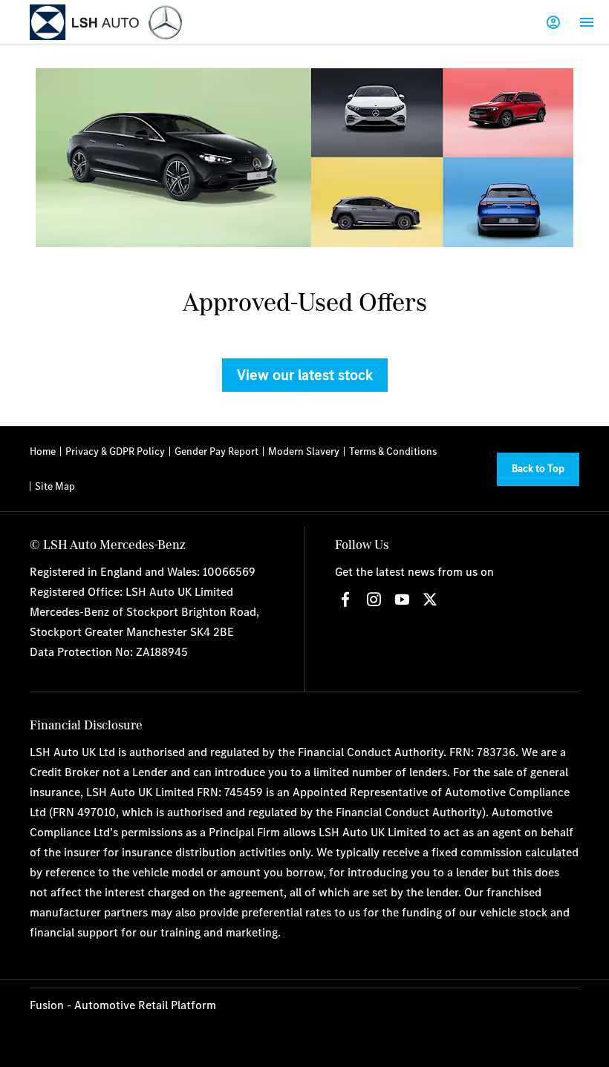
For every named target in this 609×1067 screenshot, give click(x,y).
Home (43, 451)
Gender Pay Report (216, 451)
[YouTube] (401, 599)
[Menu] (586, 22)
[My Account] (553, 22)
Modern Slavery (303, 451)
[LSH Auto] (85, 22)
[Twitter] (430, 599)
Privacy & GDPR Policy (115, 451)
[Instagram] (373, 599)
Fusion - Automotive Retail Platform (123, 1004)
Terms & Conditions (393, 451)
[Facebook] (345, 599)
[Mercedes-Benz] (165, 22)
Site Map (55, 486)
